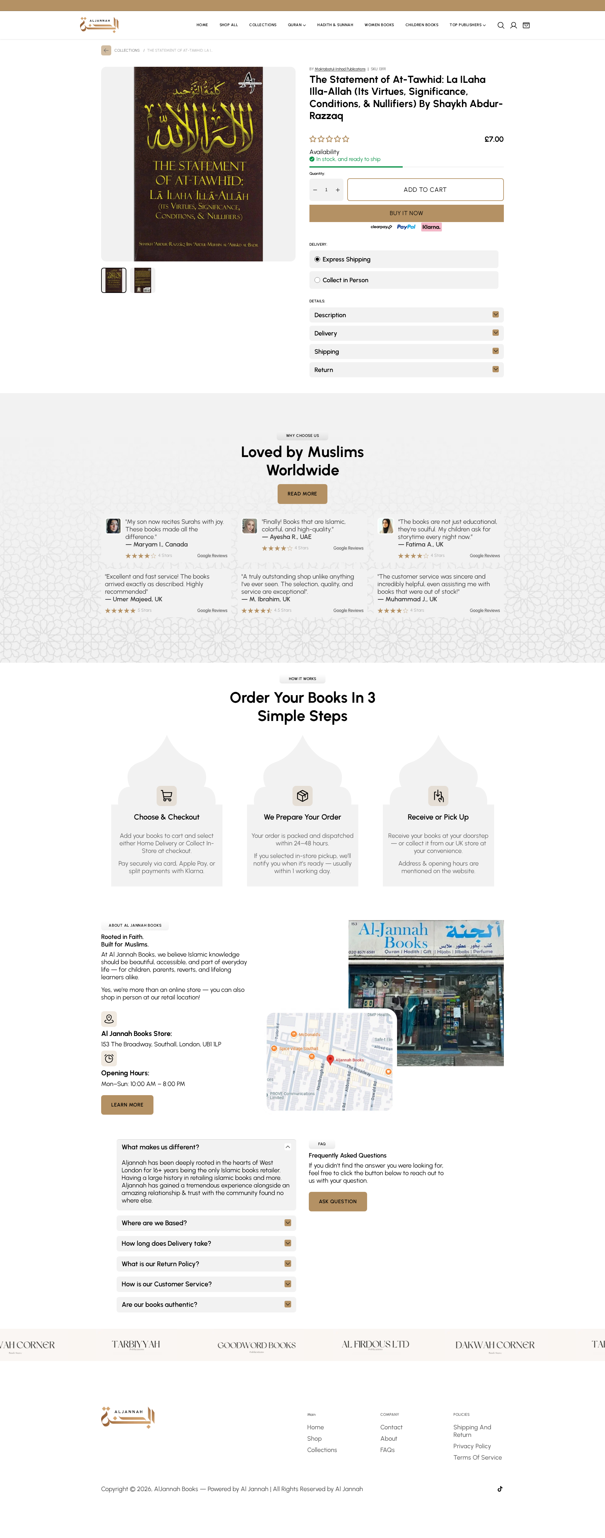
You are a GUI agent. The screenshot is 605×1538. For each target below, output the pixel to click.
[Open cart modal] (526, 25)
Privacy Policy (472, 1446)
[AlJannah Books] (99, 25)
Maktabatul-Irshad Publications (340, 69)
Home (315, 1427)
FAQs (387, 1450)
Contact (391, 1427)
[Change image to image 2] (142, 280)
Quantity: (317, 173)
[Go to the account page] (513, 25)
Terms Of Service (477, 1457)
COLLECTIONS (127, 50)
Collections (322, 1450)
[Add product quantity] (337, 190)
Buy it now (406, 213)
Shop (314, 1438)
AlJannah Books (176, 1489)
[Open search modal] (501, 25)
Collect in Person (345, 280)
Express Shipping (347, 259)
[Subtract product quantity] (315, 190)
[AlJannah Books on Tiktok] (500, 1489)
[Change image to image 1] (113, 280)
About (388, 1438)
